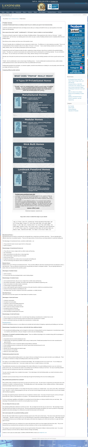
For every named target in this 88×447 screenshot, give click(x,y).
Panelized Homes (52, 12)
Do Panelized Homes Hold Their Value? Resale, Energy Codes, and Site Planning (76, 81)
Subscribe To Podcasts (73, 110)
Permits (59, 12)
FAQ (13, 12)
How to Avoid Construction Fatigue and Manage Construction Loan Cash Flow (76, 89)
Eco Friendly (71, 106)
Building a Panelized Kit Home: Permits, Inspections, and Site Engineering (75, 98)
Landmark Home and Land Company (11, 7)
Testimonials (18, 12)
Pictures (30, 12)
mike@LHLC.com (43, 432)
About (8, 12)
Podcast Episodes (6, 14)
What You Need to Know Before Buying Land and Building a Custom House (76, 93)
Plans (24, 12)
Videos (35, 12)
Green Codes (71, 107)
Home (3, 12)
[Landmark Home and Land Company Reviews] (53, 6)
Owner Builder (42, 12)
